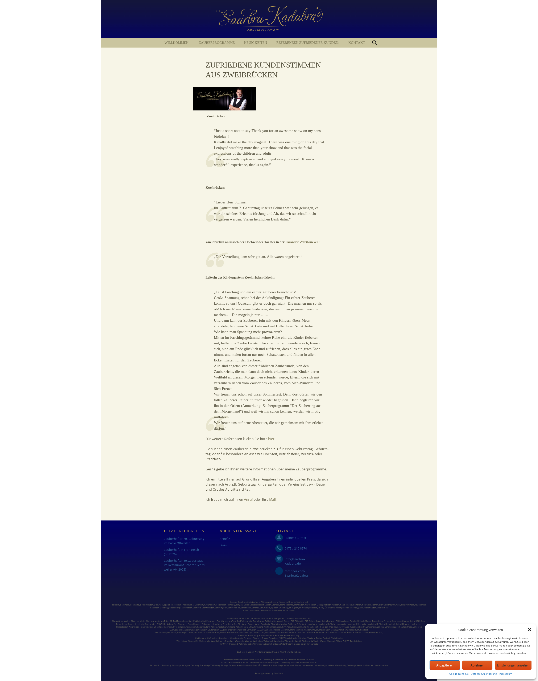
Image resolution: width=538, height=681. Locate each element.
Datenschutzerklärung (484, 674)
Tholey (321, 607)
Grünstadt (301, 624)
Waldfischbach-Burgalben (222, 641)
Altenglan (135, 621)
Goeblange (278, 665)
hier (270, 439)
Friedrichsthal (188, 604)
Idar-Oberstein (156, 626)
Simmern (257, 638)
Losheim (275, 604)
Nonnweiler (377, 604)
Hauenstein (341, 624)
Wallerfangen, (370, 607)
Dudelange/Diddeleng (210, 665)
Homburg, (231, 604)
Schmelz (255, 607)
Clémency (195, 665)
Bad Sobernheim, (245, 621)
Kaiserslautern (203, 626)
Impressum (505, 674)
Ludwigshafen (266, 629)
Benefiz (225, 539)
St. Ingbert (293, 607)
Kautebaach (289, 665)
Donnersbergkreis (135, 624)
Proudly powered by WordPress (269, 673)
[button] (529, 630)
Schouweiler (307, 665)
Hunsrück (144, 626)
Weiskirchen (382, 607)
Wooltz (374, 665)
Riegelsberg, (174, 607)
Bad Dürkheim (195, 621)
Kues (346, 626)
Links (223, 545)
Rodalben (242, 635)
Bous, (142, 604)
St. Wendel (304, 607)
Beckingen (124, 604)
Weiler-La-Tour (363, 665)
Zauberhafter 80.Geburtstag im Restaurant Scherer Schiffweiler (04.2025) (185, 565)
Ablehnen (477, 665)
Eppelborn (169, 604)
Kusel (352, 626)
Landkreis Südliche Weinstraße (398, 626)
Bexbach (115, 604)
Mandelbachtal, (287, 604)
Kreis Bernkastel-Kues (301, 626)
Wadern (349, 607)
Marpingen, (299, 604)
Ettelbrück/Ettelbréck (252, 665)
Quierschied (420, 604)
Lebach (268, 604)
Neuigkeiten (255, 42)
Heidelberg (295, 651)
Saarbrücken (186, 607)
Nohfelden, (367, 604)
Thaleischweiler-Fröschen (295, 638)
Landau (380, 626)
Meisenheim (324, 629)
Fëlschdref (267, 665)
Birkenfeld (299, 621)
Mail (272, 499)
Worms (323, 641)
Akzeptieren (445, 665)
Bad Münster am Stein (226, 621)
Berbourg (166, 665)
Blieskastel (134, 604)
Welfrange (351, 665)
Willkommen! (177, 42)
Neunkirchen (355, 604)
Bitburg (312, 621)
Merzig (320, 604)
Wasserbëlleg (341, 665)
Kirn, (284, 626)
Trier (179, 641)
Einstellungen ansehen (513, 665)
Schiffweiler (246, 607)
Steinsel (330, 665)
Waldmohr (239, 641)
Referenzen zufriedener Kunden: (307, 42)
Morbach (352, 629)
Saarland (301, 602)
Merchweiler (310, 604)
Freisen (177, 604)
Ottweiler (396, 604)
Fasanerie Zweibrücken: (302, 241)
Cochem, (387, 621)
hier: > (311, 659)
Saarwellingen (208, 607)
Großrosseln (209, 604)
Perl (403, 604)
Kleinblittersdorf (256, 604)
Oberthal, (388, 604)
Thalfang (311, 638)
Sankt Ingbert (221, 607)
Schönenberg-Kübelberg (218, 638)
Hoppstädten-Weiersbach (127, 626)
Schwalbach (265, 607)
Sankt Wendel (234, 607)
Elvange (224, 665)
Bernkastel (278, 621)
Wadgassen (358, 607)
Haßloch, (331, 624)
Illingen (239, 604)
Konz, (289, 626)
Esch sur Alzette (236, 665)
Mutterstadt (362, 629)
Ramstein (332, 632)
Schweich (248, 638)
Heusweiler (221, 604)
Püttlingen (409, 604)
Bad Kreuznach (209, 621)
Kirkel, (246, 604)
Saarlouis (197, 607)
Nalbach (335, 604)
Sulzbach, (313, 607)
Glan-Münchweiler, (279, 624)
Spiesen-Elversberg (279, 607)
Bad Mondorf (155, 665)
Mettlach (327, 604)
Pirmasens (320, 632)
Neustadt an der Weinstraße (206, 632)
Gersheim (199, 604)
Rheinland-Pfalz (300, 618)
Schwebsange (320, 665)
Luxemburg (267, 659)
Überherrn (330, 607)
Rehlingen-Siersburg (159, 607)
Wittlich (298, 641)
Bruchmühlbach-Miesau (360, 621)
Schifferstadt (200, 638)
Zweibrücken (356, 641)
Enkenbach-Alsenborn (212, 624)
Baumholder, (259, 621)
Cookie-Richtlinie (459, 674)
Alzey (148, 621)
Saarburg (295, 635)
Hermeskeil (352, 624)
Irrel (175, 626)
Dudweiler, (159, 604)
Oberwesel (270, 632)
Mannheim (285, 651)
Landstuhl (186, 629)
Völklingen (340, 607)
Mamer (298, 665)
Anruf (249, 499)
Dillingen (149, 604)
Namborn (344, 604)
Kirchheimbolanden (272, 626)
